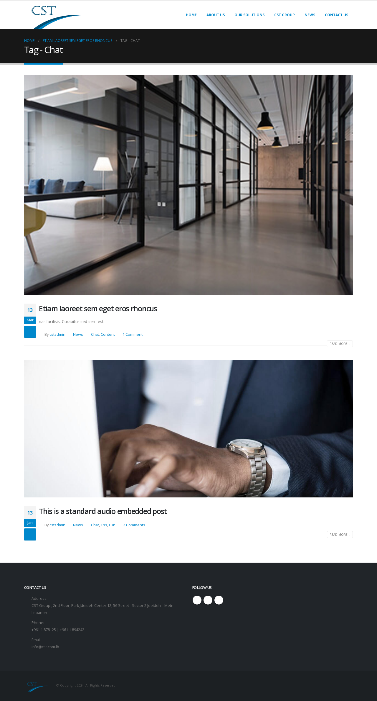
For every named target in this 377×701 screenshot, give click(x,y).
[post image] (188, 185)
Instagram (208, 600)
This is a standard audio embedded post (103, 511)
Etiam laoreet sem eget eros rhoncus (98, 308)
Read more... (340, 344)
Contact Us (336, 14)
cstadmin (57, 334)
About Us (215, 14)
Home (191, 14)
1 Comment (133, 334)
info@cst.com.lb (45, 646)
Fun (112, 525)
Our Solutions (249, 14)
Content (108, 334)
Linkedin (218, 600)
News (310, 14)
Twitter (197, 600)
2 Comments (134, 525)
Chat (95, 334)
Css (104, 525)
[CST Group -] (53, 15)
